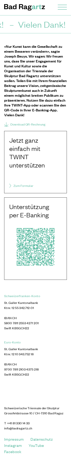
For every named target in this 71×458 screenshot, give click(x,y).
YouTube (36, 445)
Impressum (14, 439)
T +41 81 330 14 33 (17, 423)
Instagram (13, 445)
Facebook (12, 451)
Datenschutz (41, 439)
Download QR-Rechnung (28, 124)
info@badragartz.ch (18, 428)
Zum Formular (23, 185)
